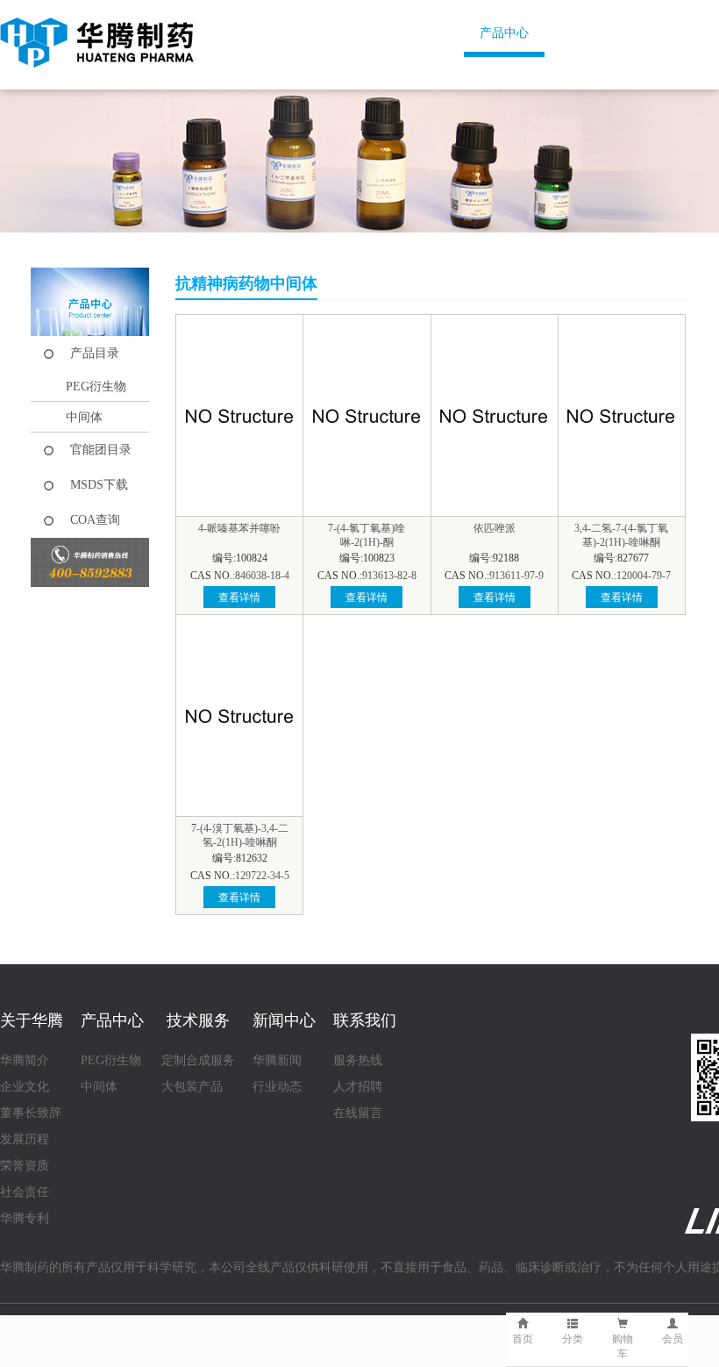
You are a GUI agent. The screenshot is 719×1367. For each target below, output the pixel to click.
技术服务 (622, 32)
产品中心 (504, 32)
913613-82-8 (389, 575)
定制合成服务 (198, 1060)
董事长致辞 (30, 1113)
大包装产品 (192, 1086)
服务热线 (357, 1060)
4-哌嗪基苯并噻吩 (239, 528)
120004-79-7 (643, 575)
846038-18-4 (262, 575)
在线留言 (357, 1113)
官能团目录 (101, 449)
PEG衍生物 (96, 386)
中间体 (84, 417)
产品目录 (94, 353)
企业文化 (24, 1086)
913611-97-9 (516, 575)
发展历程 (24, 1139)
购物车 (622, 1346)
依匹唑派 (494, 528)
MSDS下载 (99, 484)
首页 (279, 32)
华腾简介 (24, 1060)
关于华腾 (385, 32)
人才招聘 (357, 1086)
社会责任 (24, 1192)
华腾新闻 (277, 1060)
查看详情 (239, 597)
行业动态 (277, 1086)
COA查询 (95, 519)
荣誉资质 (24, 1165)
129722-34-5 (262, 876)
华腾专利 (24, 1218)
